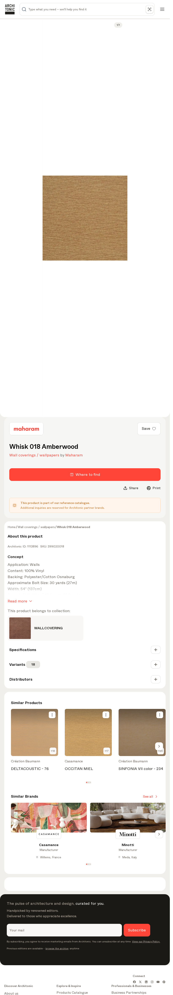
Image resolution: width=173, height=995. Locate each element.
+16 (53, 751)
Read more (17, 601)
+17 (107, 751)
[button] (86, 782)
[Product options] (52, 714)
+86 (160, 751)
